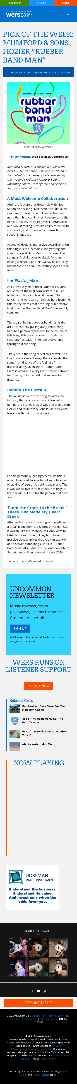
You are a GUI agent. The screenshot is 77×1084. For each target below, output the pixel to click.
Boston (13, 561)
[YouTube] (38, 991)
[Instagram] (44, 991)
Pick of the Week (61, 72)
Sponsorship (14, 2)
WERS (50, 561)
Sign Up (19, 628)
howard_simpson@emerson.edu (35, 1049)
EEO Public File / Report (41, 1015)
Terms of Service (40, 1074)
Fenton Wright (19, 157)
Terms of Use (17, 1019)
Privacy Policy (62, 1015)
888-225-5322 (58, 1055)
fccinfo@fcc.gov (48, 1058)
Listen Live (42, 2)
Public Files (31, 1019)
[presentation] (18, 947)
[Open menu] (68, 13)
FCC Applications (48, 1019)
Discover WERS (42, 72)
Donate (65, 2)
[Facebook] (33, 991)
